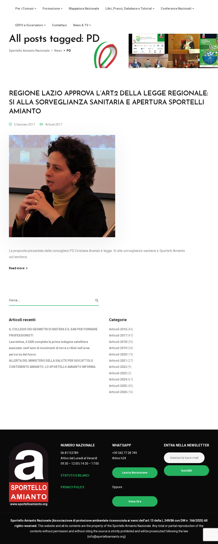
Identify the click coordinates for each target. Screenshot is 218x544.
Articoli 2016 (118, 329)
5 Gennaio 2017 (24, 124)
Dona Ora (135, 501)
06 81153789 (69, 453)
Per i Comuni (24, 8)
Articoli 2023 (118, 373)
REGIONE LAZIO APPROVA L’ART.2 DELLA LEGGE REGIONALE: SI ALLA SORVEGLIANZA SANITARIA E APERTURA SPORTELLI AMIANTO (108, 102)
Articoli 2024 (118, 379)
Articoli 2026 (118, 392)
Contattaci (59, 25)
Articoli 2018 (118, 342)
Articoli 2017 (53, 124)
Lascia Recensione (135, 472)
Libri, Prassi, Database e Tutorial (128, 8)
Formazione (51, 8)
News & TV (80, 25)
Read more (16, 268)
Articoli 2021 (118, 360)
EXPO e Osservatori (29, 25)
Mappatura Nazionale (84, 8)
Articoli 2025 (118, 386)
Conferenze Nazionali (176, 8)
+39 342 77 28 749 (124, 453)
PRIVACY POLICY (72, 487)
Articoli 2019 (118, 348)
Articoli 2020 (118, 354)
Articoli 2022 (118, 367)
